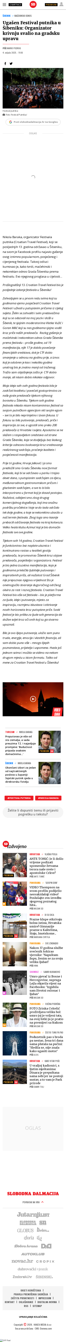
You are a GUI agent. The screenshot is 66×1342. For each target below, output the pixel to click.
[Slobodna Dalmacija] (33, 4)
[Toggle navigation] (4, 4)
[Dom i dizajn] (46, 1245)
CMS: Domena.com (43, 1328)
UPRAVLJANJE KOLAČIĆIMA (33, 1316)
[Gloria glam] (39, 1237)
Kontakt (10, 1302)
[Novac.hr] (22, 1261)
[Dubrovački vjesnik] (33, 1268)
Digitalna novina (47, 1302)
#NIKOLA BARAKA (48, 798)
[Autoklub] (33, 1253)
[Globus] (25, 1230)
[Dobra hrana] (26, 1245)
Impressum (44, 1298)
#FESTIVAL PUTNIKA (19, 798)
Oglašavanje (26, 1302)
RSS (26, 1306)
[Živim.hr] (43, 1230)
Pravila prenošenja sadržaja (31, 1294)
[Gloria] (28, 1237)
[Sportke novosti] (43, 1222)
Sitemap (37, 1306)
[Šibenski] (44, 1276)
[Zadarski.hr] (22, 1276)
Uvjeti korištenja (31, 1290)
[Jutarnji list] (33, 1214)
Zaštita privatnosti (22, 1298)
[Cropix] (45, 1261)
